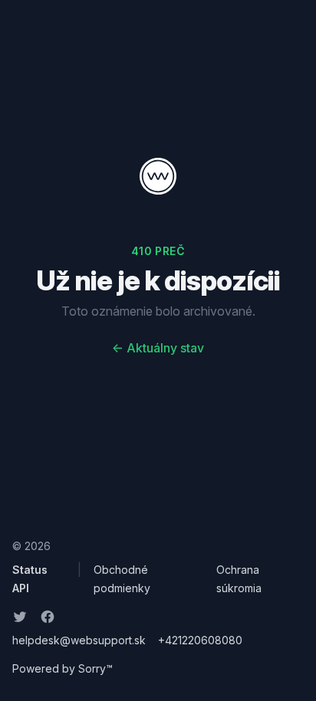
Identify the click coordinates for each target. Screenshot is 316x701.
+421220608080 (200, 640)
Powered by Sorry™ (62, 668)
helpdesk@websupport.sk (79, 640)
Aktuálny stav (158, 347)
